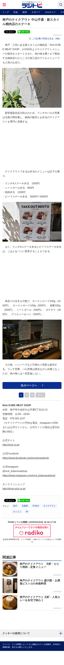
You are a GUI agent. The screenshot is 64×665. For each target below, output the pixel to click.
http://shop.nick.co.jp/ (13, 488)
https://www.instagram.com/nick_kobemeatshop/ (28, 475)
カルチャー (50, 12)
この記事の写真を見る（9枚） (47, 38)
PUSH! (36, 506)
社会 (16, 12)
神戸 (15, 506)
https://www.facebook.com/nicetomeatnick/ (25, 458)
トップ (5, 12)
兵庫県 (25, 506)
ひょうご (17, 511)
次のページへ (29, 385)
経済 (25, 12)
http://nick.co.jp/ (10, 444)
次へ (40, 395)
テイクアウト (49, 506)
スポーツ (36, 12)
